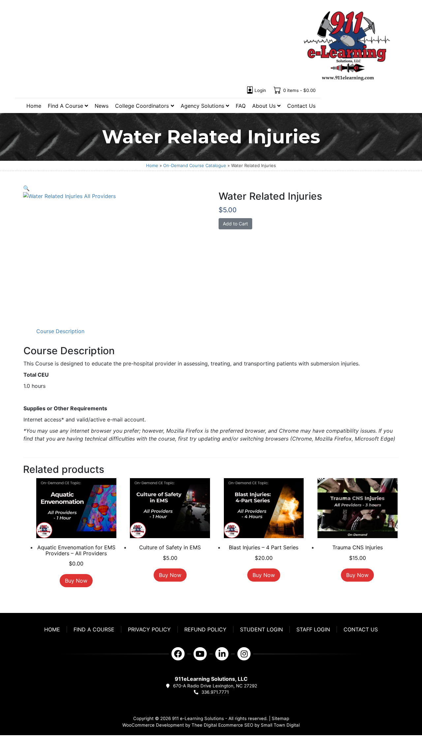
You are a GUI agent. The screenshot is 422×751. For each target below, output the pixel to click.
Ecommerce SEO (235, 725)
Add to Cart (235, 223)
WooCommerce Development (153, 725)
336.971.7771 (215, 692)
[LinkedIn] (222, 654)
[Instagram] (244, 654)
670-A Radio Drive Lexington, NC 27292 (215, 685)
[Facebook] (178, 654)
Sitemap (280, 718)
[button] (26, 188)
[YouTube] (200, 654)
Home (152, 165)
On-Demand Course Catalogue (194, 165)
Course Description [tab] (60, 331)
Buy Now (76, 580)
